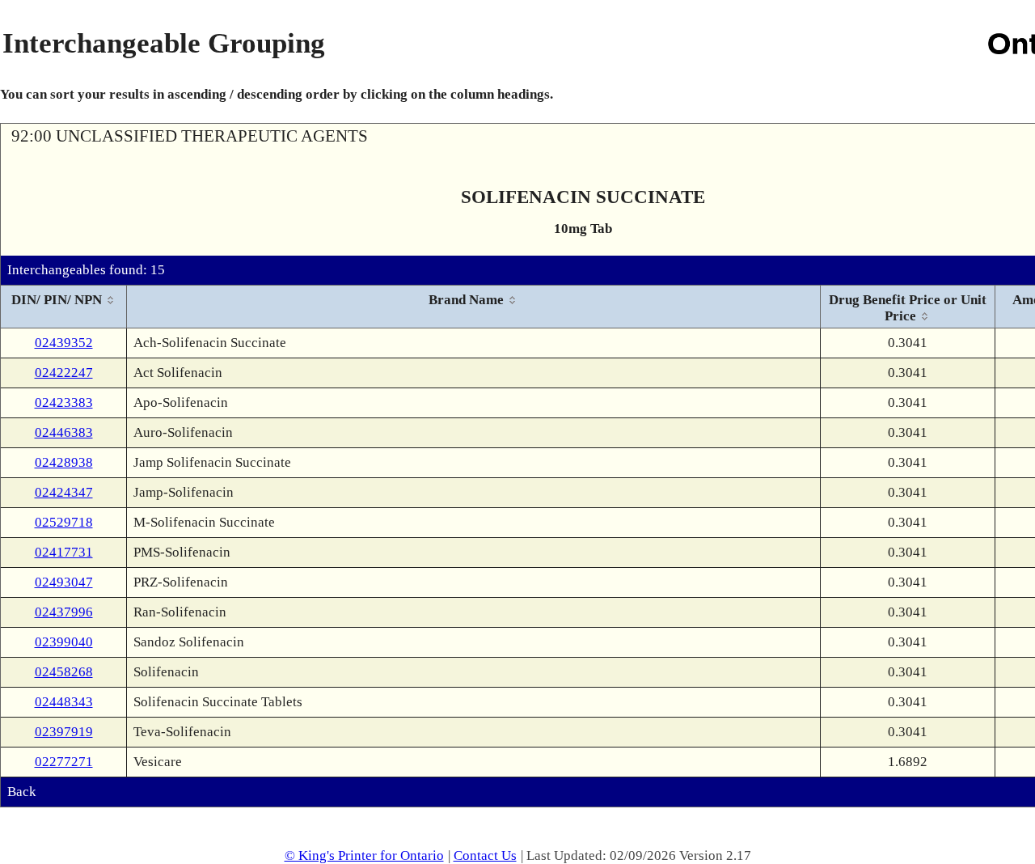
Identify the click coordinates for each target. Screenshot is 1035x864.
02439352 (64, 342)
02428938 (64, 462)
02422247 (64, 372)
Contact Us (485, 855)
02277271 (64, 761)
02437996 (64, 612)
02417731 (64, 552)
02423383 (64, 402)
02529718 (64, 522)
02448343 (64, 701)
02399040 (64, 642)
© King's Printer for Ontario (364, 855)
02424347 (64, 492)
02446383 (64, 432)
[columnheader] (64, 307)
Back (21, 791)
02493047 (64, 582)
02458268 (64, 672)
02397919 (64, 731)
